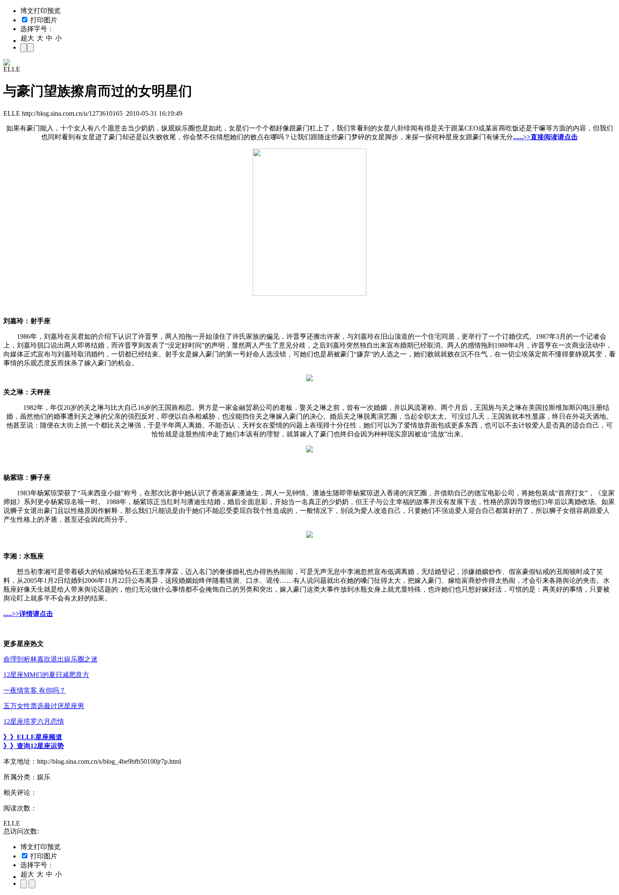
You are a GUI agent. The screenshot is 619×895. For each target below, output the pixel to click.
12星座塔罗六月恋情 (33, 721)
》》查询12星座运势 (33, 745)
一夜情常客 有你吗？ (34, 690)
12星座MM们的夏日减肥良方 (46, 674)
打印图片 (43, 20)
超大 (27, 38)
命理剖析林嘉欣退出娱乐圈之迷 (50, 659)
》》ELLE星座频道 (32, 737)
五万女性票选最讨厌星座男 (43, 705)
